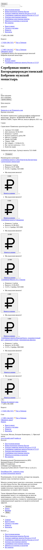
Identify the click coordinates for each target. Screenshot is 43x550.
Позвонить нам (17, 110)
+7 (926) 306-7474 (7, 42)
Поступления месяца (12, 10)
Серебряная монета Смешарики (12, 220)
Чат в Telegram (21, 42)
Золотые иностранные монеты (16, 17)
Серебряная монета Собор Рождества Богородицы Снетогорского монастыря (19, 160)
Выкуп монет (10, 26)
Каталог (4, 4)
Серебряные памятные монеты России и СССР (22, 15)
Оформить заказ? (7, 51)
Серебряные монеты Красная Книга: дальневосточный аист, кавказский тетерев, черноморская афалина (20, 339)
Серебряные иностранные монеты (17, 19)
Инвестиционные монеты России (17, 11)
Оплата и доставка (11, 28)
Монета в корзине (9, 193)
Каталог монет (10, 61)
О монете (9, 154)
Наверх (3, 422)
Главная (8, 59)
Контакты (8, 32)
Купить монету (6, 99)
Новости (8, 30)
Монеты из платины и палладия (16, 21)
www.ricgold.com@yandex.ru (11, 438)
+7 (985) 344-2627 (7, 50)
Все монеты (9, 23)
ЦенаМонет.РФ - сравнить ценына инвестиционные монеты (12, 472)
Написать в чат (6, 110)
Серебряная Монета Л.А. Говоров (13, 280)
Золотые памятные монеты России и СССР (20, 13)
